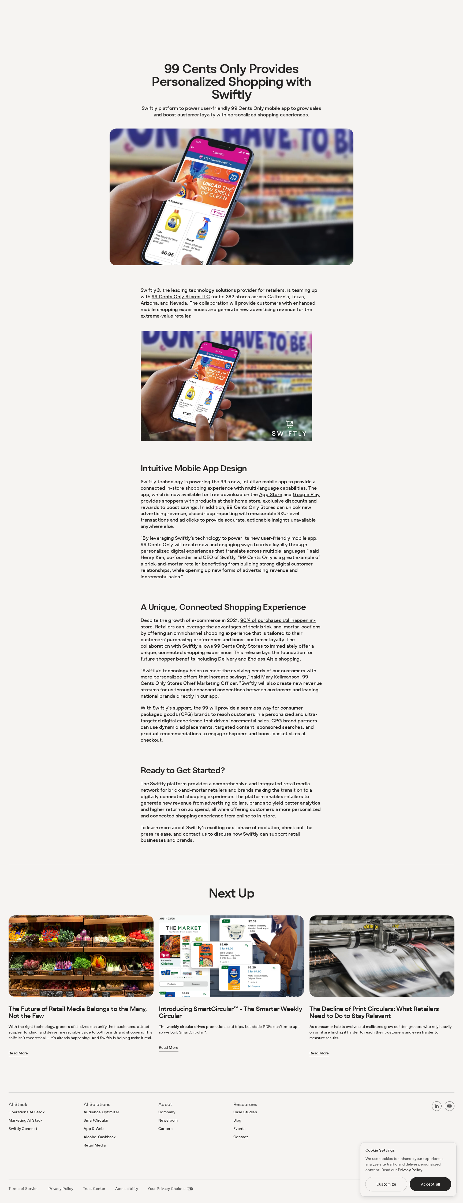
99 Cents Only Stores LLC (181, 296)
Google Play (306, 494)
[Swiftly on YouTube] (449, 1106)
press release (156, 834)
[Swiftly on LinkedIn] (437, 1106)
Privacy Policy (410, 1169)
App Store (270, 494)
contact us (195, 834)
